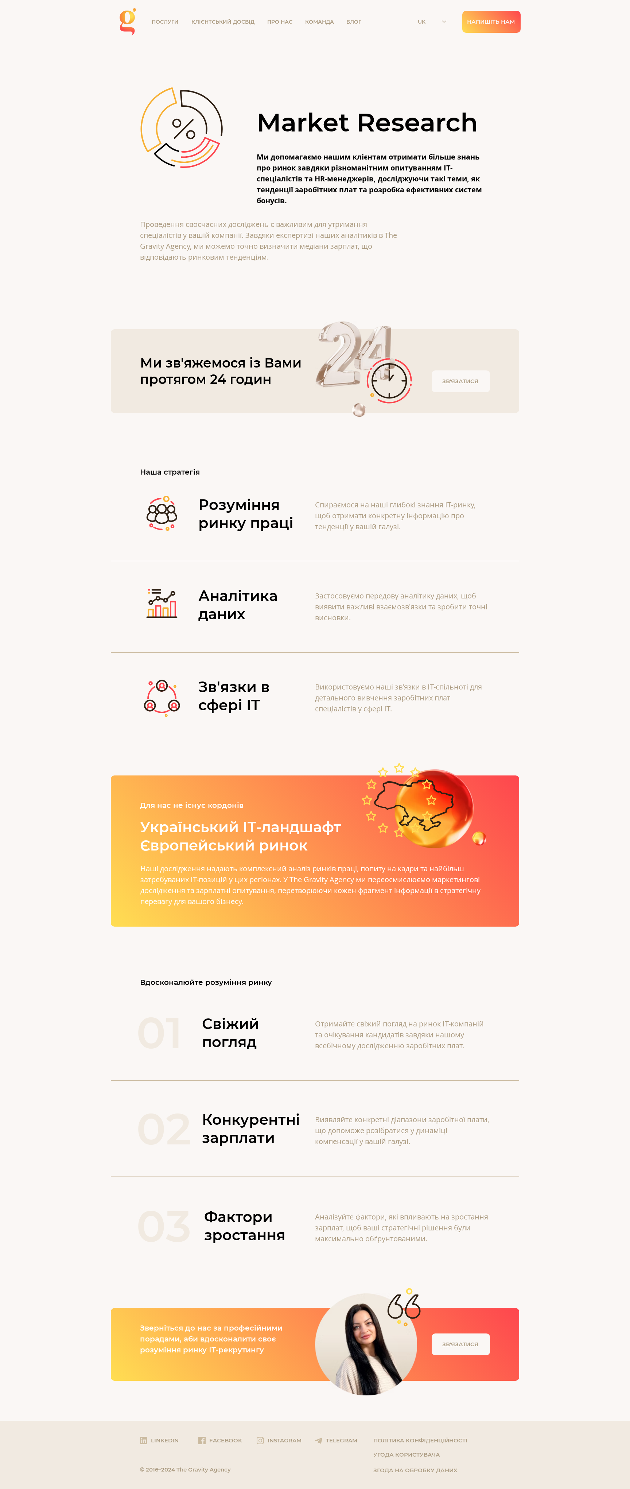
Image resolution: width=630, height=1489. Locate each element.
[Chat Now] (315, 371)
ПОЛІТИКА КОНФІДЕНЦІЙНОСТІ (420, 1440)
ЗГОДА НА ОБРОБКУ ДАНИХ (415, 1470)
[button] (168, 22)
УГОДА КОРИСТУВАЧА (406, 1454)
